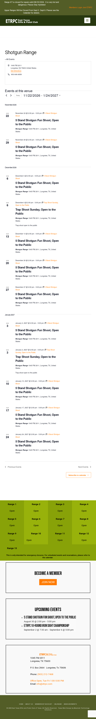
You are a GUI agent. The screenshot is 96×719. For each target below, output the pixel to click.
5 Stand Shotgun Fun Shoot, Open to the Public (37, 122)
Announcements (70, 704)
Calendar (58, 704)
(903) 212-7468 (45, 674)
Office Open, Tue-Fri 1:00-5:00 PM (47, 680)
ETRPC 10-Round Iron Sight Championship (46, 625)
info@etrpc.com (45, 684)
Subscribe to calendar (77, 475)
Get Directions (16, 70)
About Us (29, 704)
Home (21, 704)
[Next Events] (10, 95)
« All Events (10, 59)
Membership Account (43, 704)
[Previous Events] (6, 95)
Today (18, 95)
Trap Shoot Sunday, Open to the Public (35, 211)
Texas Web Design (64, 708)
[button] (87, 20)
